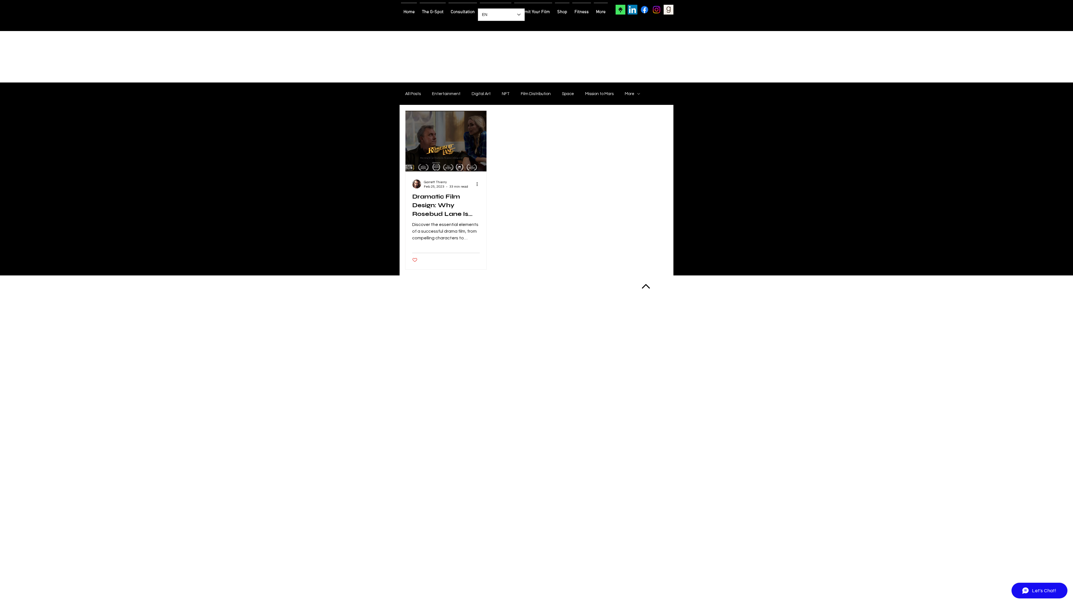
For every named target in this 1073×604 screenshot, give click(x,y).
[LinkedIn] (632, 10)
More (629, 94)
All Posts (413, 94)
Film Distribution (536, 94)
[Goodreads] (668, 10)
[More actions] (479, 184)
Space (568, 94)
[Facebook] (644, 10)
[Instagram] (656, 10)
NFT (506, 94)
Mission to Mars (599, 94)
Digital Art (481, 94)
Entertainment (446, 94)
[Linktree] (620, 10)
